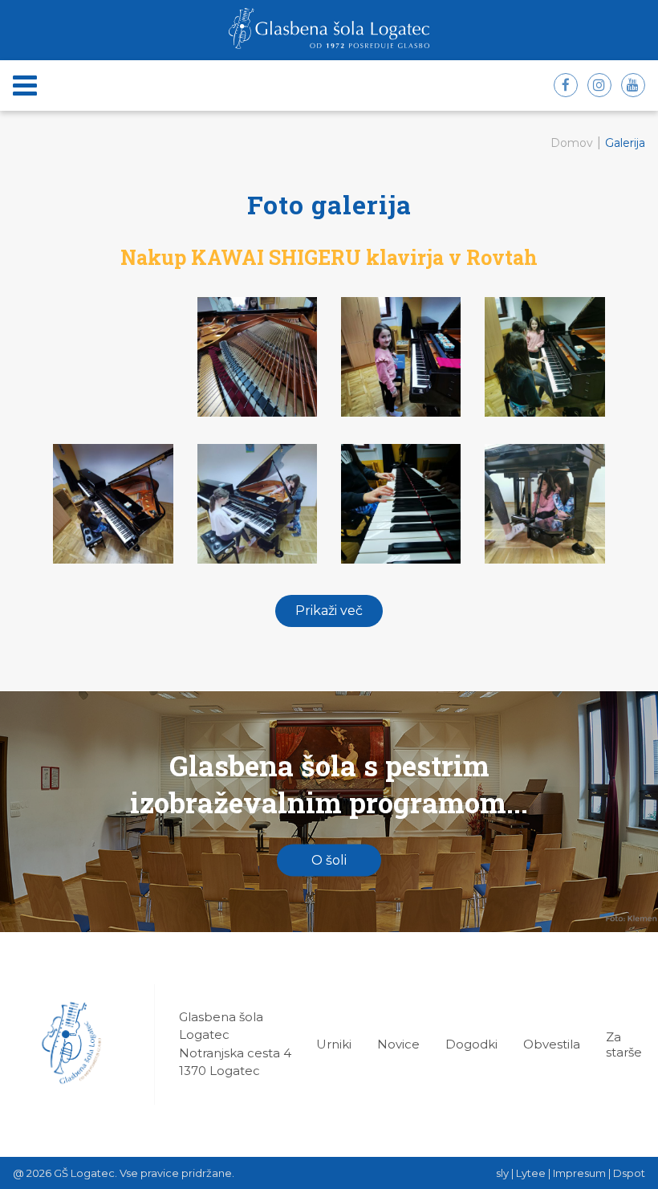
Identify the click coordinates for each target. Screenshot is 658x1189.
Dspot (629, 1173)
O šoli (329, 860)
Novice (398, 1044)
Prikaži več (329, 610)
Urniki (333, 1044)
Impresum (579, 1173)
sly (502, 1173)
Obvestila (551, 1044)
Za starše (624, 1044)
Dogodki (471, 1044)
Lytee (531, 1173)
